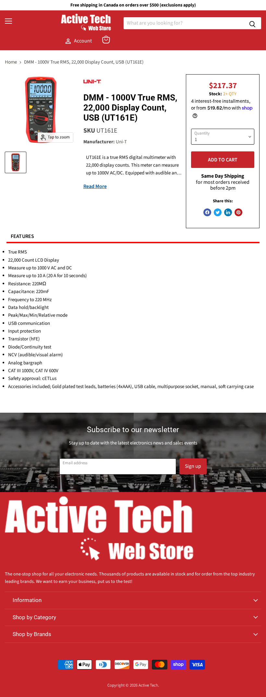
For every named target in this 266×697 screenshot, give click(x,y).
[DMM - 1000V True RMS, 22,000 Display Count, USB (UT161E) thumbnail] (15, 162)
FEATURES (22, 236)
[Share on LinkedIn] (228, 212)
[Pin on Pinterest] (238, 212)
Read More (95, 186)
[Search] (252, 23)
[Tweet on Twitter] (218, 212)
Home (11, 62)
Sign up (193, 466)
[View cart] (106, 39)
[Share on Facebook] (207, 212)
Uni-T (121, 141)
